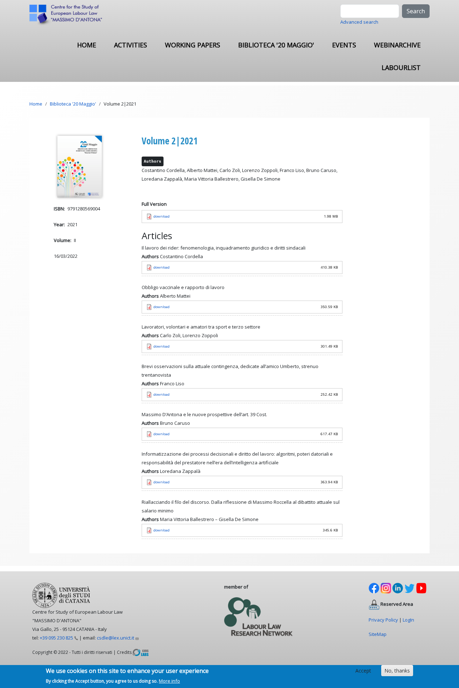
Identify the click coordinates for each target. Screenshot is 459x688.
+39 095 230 (56, 637)
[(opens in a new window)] (140, 652)
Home (86, 45)
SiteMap (378, 634)
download (161, 216)
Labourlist (401, 67)
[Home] (68, 15)
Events (344, 45)
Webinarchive (397, 45)
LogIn (408, 620)
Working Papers (192, 45)
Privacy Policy (383, 620)
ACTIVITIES (130, 45)
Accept (363, 670)
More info (169, 680)
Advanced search (359, 22)
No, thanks (397, 670)
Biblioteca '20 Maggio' (276, 45)
